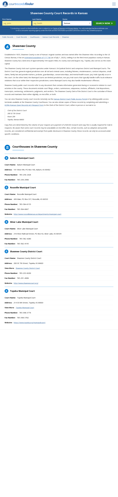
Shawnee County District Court (28, 268)
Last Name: (37, 19)
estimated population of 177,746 (37, 57)
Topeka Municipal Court (25, 307)
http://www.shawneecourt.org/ (26, 283)
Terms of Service (59, 28)
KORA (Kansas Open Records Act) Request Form (24, 105)
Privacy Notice (73, 28)
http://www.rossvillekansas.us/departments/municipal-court (37, 214)
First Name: (7, 19)
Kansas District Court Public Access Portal (70, 99)
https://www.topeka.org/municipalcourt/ (30, 322)
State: (65, 19)
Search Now (103, 23)
